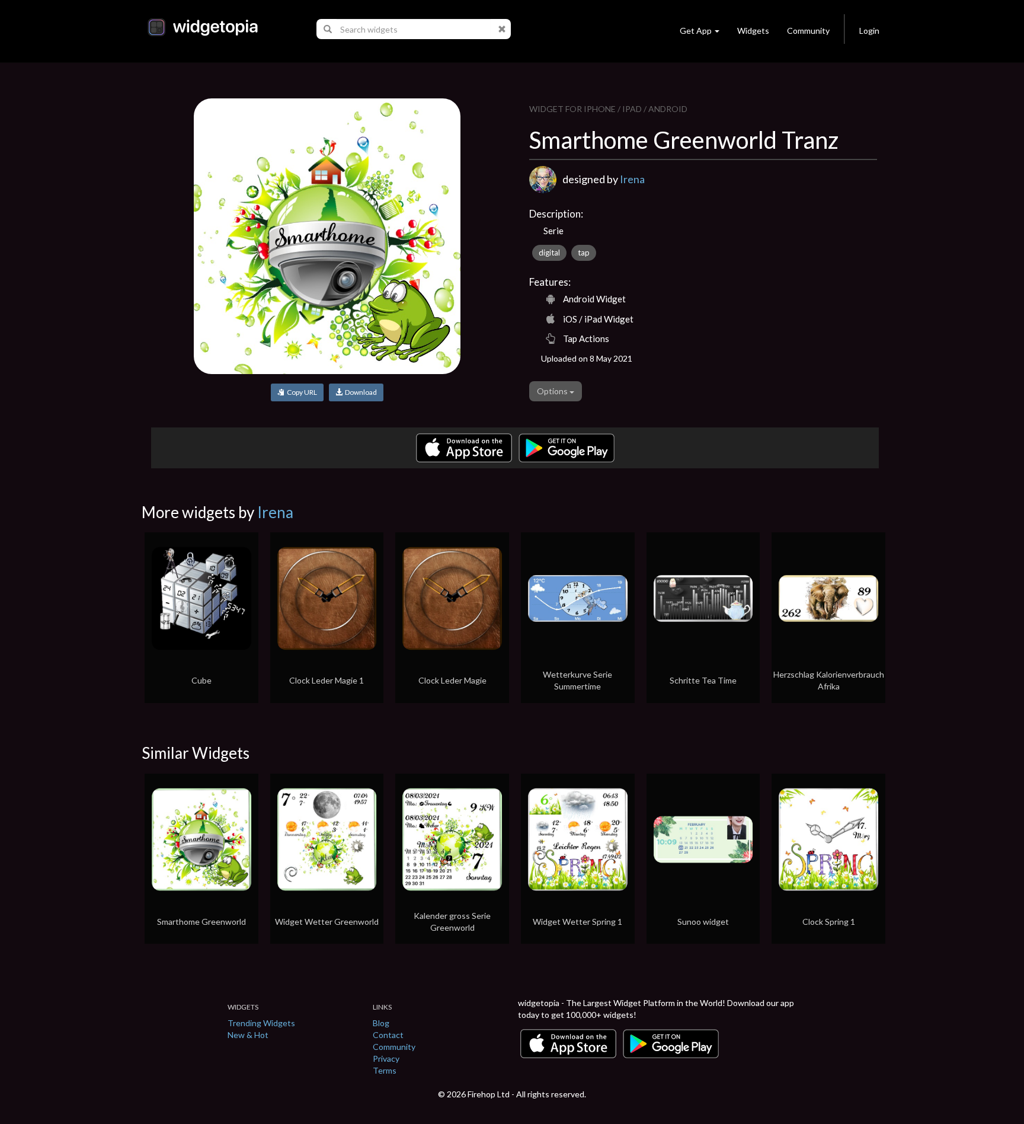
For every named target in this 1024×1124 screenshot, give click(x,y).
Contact (388, 1035)
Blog (381, 1023)
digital (549, 252)
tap (584, 252)
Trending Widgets (261, 1023)
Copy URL (300, 392)
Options (553, 391)
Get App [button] (696, 30)
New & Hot (248, 1035)
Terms (384, 1070)
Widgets (753, 30)
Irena (632, 179)
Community (808, 30)
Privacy (386, 1058)
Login (869, 30)
